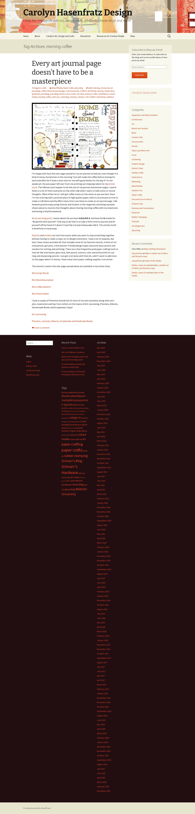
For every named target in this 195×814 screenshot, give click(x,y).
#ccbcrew (80, 392)
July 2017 (101, 667)
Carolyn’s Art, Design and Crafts (60, 36)
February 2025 (103, 356)
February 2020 (103, 547)
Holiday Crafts (137, 172)
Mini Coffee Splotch (41, 286)
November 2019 (103, 560)
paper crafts (72, 450)
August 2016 (102, 715)
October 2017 (103, 653)
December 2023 (103, 392)
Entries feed (31, 366)
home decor (74, 424)
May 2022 (101, 432)
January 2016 (102, 742)
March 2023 (101, 405)
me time (80, 94)
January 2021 (102, 503)
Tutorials (135, 221)
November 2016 (103, 702)
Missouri (74, 435)
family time (109, 91)
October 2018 (103, 605)
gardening (78, 422)
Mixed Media (57, 88)
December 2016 (103, 698)
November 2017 (103, 649)
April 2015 (101, 777)
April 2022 (101, 436)
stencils (73, 97)
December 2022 (103, 414)
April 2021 (101, 489)
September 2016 (104, 711)
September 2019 (104, 569)
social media (73, 477)
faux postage (70, 422)
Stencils (36, 235)
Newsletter (85, 36)
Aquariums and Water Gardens (145, 115)
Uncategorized (138, 226)
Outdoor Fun (137, 190)
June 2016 (101, 720)
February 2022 (103, 445)
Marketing (136, 181)
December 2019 (103, 556)
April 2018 (101, 627)
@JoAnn (65, 408)
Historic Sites (137, 168)
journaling (45, 94)
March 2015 (101, 782)
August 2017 (102, 662)
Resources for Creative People (110, 36)
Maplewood (66, 428)
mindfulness (103, 94)
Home (26, 36)
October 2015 (103, 755)
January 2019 (102, 596)
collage (73, 417)
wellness (110, 97)
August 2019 (102, 574)
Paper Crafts (68, 88)
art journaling (83, 408)
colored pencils (72, 91)
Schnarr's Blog (72, 461)
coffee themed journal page (53, 91)
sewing (64, 477)
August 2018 (102, 609)
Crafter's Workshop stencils (92, 91)
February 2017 (103, 689)
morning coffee (44, 97)
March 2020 (101, 543)
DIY (79, 417)
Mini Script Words (40, 273)
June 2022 (101, 427)
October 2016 (103, 706)
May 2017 (101, 675)
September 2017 (104, 658)
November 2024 (103, 361)
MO (84, 439)
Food (134, 155)
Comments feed (33, 370)
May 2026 (101, 348)
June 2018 (101, 618)
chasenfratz (137, 253)
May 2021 (101, 485)
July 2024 (101, 365)
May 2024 (101, 374)
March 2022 (101, 441)
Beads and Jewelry (140, 128)
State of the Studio (153, 260)
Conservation (137, 141)
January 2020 (102, 551)
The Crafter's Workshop (96, 97)
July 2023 (101, 396)
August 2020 (102, 525)
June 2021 (101, 480)
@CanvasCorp (78, 405)
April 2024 (101, 379)
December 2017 (103, 644)
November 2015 (103, 751)
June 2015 (101, 773)
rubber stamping (76, 455)
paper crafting (72, 444)
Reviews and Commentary (143, 208)
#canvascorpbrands (69, 392)
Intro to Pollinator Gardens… (74, 352)
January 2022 (102, 449)
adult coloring (94, 88)
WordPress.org (32, 375)
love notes (71, 94)
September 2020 (104, 520)
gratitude (36, 94)
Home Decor (137, 177)
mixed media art (76, 439)
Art (133, 124)
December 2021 (103, 454)
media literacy (81, 431)
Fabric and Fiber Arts (140, 150)
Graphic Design (138, 164)
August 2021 (102, 472)
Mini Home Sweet (40, 293)
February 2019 (103, 591)
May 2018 (101, 622)
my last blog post (43, 218)
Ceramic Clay (137, 137)
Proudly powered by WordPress (37, 808)
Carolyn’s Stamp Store (144, 92)
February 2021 (103, 498)
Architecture (137, 119)
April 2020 (101, 538)
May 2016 (101, 724)
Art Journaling (39, 314)
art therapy (66, 411)
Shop (132, 36)
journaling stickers (58, 94)
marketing (74, 428)
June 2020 (101, 529)
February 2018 (103, 636)
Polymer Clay (137, 203)
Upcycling (79, 88)
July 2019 (101, 578)
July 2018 (101, 613)
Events (135, 146)
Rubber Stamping (139, 217)
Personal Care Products (142, 199)
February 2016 (103, 738)
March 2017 (101, 684)
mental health (66, 435)
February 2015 (103, 786)
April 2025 (101, 352)
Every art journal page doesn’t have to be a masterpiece (66, 72)
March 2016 (101, 733)
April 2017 (101, 680)
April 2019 (101, 587)
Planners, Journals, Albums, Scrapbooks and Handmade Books (62, 321)
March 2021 (101, 494)
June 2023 (101, 401)
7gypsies (68, 404)
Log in (28, 361)
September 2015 (104, 760)
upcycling (69, 489)
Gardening (136, 159)
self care (56, 97)
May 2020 (101, 534)
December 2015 (103, 746)
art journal (105, 88)
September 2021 (104, 467)
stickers (81, 97)
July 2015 (101, 769)
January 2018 (102, 640)
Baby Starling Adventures (155, 249)
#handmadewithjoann (73, 396)
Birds (134, 133)
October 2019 (103, 565)
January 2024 (102, 387)
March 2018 (101, 631)
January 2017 (102, 693)
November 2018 (103, 600)
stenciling (65, 97)
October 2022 (103, 418)
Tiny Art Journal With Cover (73, 348)
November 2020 (103, 512)
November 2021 (103, 458)
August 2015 (102, 764)
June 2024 (101, 370)
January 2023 (102, 410)
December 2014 (103, 791)
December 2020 (103, 507)
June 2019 (101, 582)
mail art (83, 424)
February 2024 (103, 383)
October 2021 (103, 463)
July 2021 (101, 476)
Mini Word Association (42, 279)
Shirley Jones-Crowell (141, 265)
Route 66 (135, 212)
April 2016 (101, 729)
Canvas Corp (74, 411)
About (37, 36)
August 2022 (102, 423)
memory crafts (91, 94)
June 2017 (101, 671)
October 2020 (103, 516)
